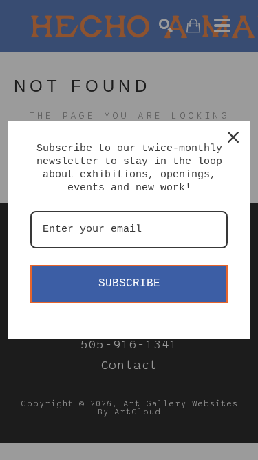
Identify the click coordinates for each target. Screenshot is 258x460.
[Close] (233, 137)
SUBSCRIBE (129, 283)
